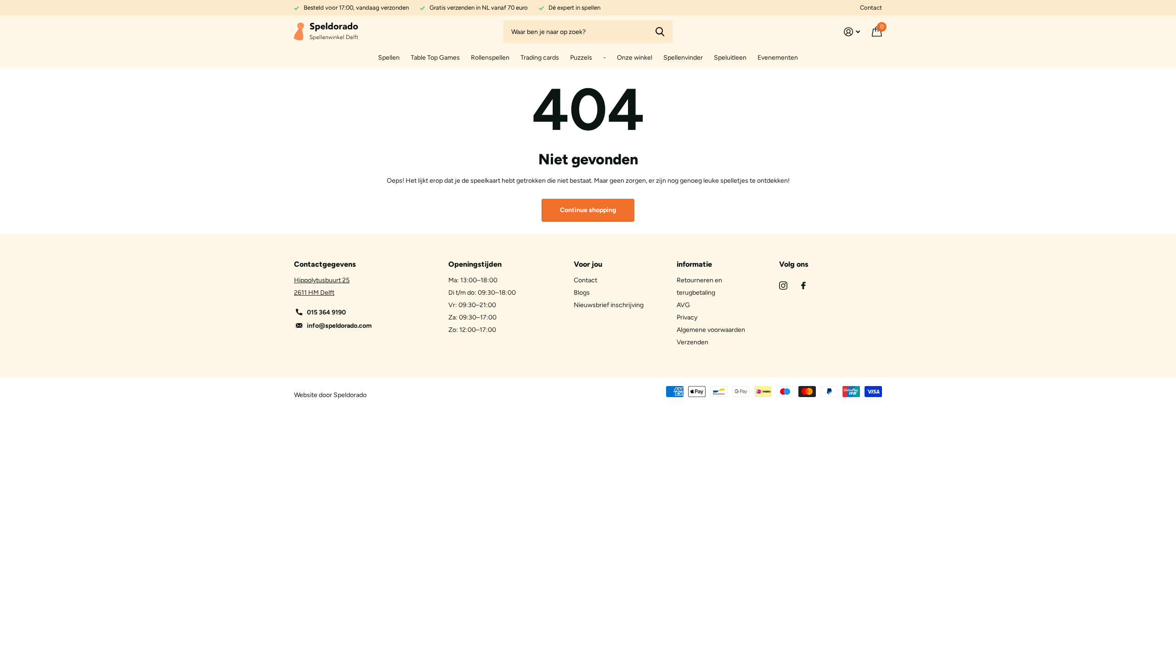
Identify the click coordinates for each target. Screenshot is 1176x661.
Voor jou (588, 264)
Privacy (687, 317)
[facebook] (803, 285)
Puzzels (581, 58)
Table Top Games (435, 58)
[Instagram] (783, 285)
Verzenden (692, 342)
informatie (694, 264)
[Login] (851, 32)
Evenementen (778, 58)
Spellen (389, 58)
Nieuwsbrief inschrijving (609, 305)
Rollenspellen (490, 58)
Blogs (582, 293)
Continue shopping (588, 210)
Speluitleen (730, 58)
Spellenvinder (683, 58)
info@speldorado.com (339, 326)
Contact (871, 7)
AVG (683, 305)
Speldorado (350, 395)
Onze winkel (634, 58)
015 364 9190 (326, 312)
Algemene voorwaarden (711, 330)
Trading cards (539, 58)
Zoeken (660, 31)
